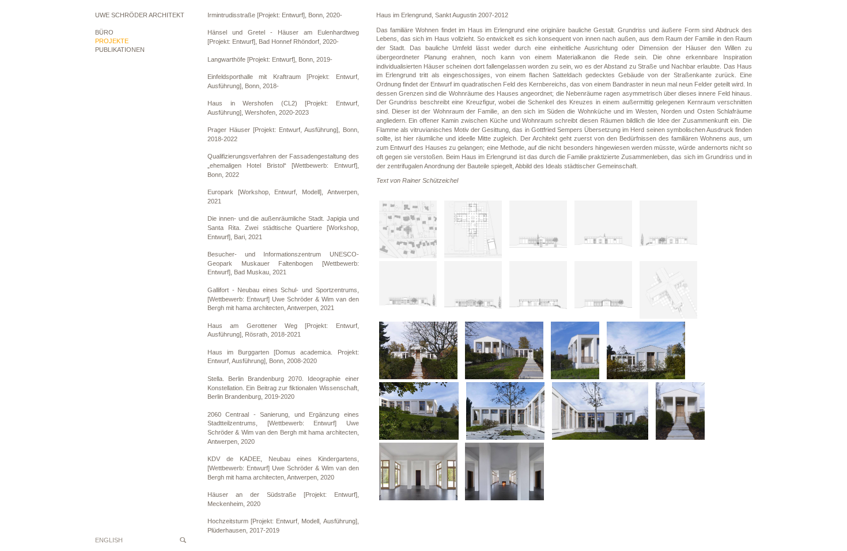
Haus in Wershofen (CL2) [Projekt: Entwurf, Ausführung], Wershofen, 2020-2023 (283, 108)
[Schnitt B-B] (538, 291)
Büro (104, 32)
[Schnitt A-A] (473, 291)
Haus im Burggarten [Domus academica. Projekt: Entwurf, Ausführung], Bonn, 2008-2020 (283, 357)
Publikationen (120, 49)
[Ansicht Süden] (538, 231)
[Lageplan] (408, 231)
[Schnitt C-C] (603, 291)
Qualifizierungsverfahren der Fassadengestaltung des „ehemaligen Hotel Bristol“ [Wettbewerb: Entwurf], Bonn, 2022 (283, 165)
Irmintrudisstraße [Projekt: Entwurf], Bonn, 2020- (274, 15)
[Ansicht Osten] (668, 231)
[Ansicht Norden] (603, 231)
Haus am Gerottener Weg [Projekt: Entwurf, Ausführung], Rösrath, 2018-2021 (283, 330)
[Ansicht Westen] (408, 291)
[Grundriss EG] (473, 231)
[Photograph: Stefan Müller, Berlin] (418, 352)
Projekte (111, 40)
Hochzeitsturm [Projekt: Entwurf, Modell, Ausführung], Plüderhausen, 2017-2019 (283, 526)
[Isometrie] (668, 291)
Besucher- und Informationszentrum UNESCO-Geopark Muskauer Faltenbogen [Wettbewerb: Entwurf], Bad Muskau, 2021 (283, 263)
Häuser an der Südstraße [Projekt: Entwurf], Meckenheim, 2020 (283, 499)
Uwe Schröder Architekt (139, 15)
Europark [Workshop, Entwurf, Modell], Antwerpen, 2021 (283, 196)
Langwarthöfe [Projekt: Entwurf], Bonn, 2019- (269, 59)
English (109, 540)
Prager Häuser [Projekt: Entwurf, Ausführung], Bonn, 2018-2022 (283, 134)
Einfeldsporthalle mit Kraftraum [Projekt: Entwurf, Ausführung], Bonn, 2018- (283, 81)
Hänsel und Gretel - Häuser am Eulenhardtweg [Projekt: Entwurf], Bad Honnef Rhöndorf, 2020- (283, 37)
